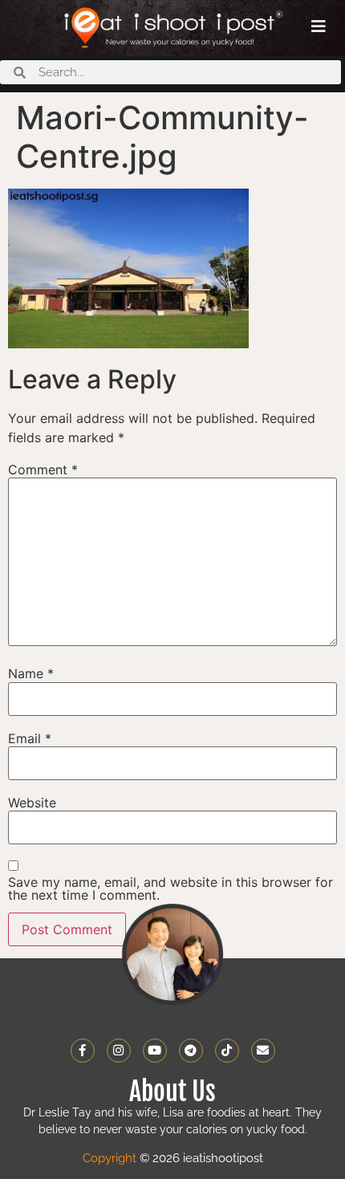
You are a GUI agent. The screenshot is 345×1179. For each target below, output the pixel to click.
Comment (43, 469)
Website (32, 802)
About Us (172, 1091)
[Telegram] (191, 1051)
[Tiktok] (227, 1051)
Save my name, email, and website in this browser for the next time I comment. (170, 888)
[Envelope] (263, 1051)
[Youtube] (155, 1051)
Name (31, 673)
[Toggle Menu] (318, 26)
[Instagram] (119, 1051)
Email (29, 738)
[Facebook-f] (83, 1051)
